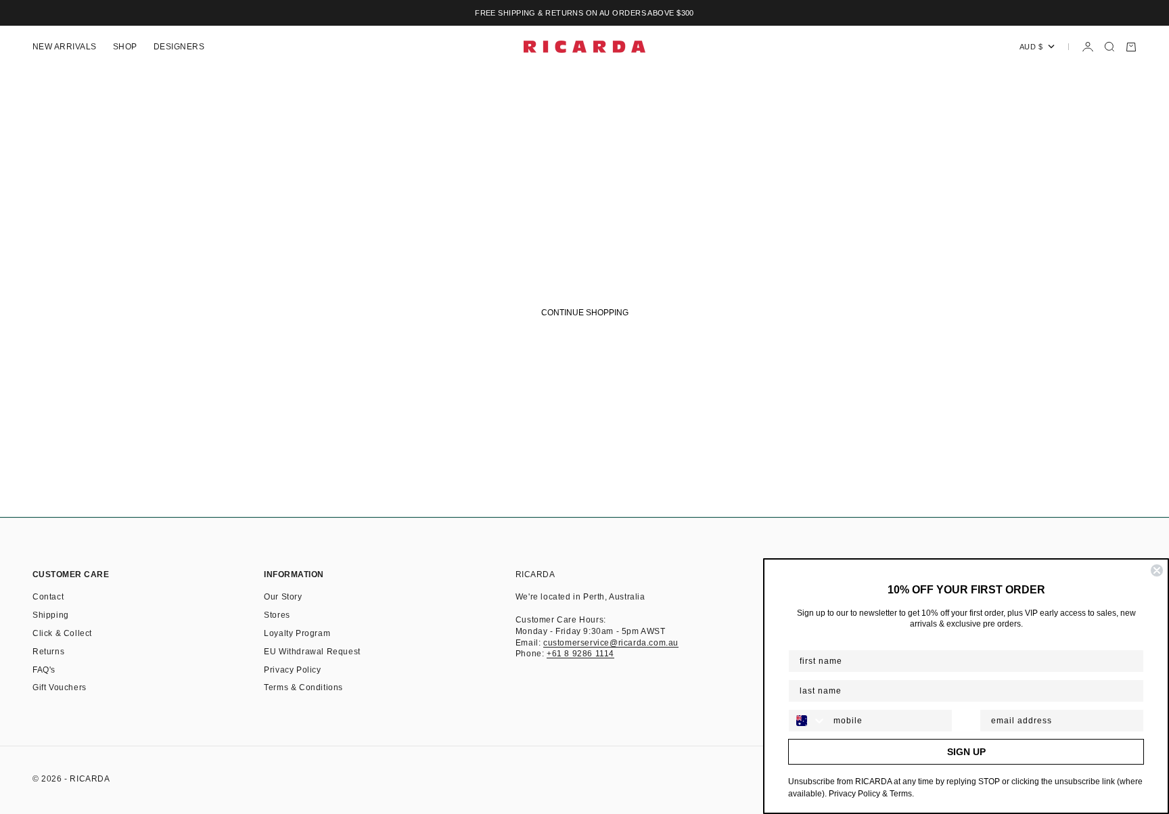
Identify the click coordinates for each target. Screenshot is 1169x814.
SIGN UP (966, 751)
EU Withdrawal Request (312, 651)
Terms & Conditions (303, 687)
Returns (48, 651)
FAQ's (43, 670)
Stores (277, 615)
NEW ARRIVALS (64, 46)
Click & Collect (62, 633)
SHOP (125, 46)
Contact (48, 597)
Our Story (283, 597)
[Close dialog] (1157, 570)
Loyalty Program (297, 633)
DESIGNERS (179, 46)
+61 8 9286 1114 (580, 653)
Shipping (50, 615)
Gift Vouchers (59, 687)
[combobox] (808, 720)
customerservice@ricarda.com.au (611, 643)
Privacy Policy (292, 670)
